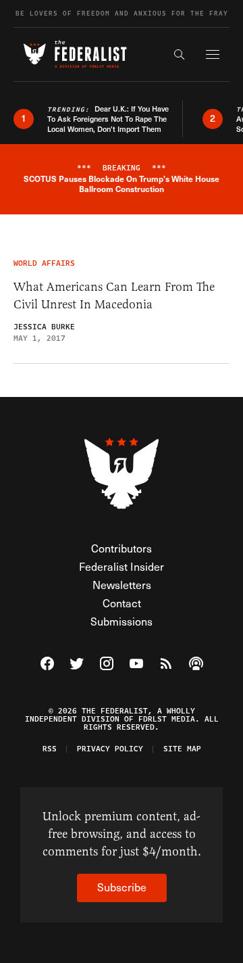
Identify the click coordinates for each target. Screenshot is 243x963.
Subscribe (121, 887)
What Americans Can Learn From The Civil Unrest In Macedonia (114, 295)
